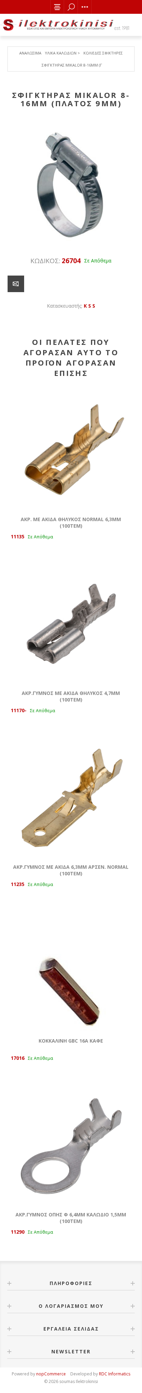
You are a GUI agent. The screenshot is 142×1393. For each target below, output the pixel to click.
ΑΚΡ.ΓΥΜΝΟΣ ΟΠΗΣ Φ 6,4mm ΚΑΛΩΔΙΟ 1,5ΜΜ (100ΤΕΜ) (71, 1217)
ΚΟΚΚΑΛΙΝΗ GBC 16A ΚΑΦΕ (71, 1040)
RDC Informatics (114, 1374)
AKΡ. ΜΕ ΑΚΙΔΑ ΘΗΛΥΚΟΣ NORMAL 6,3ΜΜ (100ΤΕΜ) (71, 522)
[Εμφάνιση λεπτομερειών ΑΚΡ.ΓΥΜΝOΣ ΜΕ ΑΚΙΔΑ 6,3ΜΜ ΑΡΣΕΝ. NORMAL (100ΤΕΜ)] (71, 796)
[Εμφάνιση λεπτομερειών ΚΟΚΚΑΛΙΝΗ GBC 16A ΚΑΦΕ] (71, 970)
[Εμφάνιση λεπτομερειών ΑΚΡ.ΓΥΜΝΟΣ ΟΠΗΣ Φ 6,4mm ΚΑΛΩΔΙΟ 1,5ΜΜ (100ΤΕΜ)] (71, 1144)
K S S (89, 305)
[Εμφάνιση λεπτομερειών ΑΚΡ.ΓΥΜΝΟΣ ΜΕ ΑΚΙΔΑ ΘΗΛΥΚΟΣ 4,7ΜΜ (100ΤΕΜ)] (71, 622)
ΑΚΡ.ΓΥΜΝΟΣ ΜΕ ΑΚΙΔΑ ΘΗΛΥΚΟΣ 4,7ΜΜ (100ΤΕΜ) (71, 696)
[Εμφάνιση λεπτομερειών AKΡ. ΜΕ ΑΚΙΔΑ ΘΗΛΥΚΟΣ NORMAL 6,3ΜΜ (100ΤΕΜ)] (71, 448)
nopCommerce (51, 1374)
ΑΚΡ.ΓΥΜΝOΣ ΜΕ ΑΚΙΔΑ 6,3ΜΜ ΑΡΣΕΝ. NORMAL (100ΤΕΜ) (71, 870)
